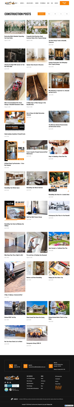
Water (67, 13)
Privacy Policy (57, 383)
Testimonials (43, 3)
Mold (55, 13)
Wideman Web (49, 404)
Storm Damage (29, 386)
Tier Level (44, 404)
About (42, 378)
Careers (36, 3)
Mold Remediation (30, 383)
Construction (41, 13)
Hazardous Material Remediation (33, 388)
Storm (49, 13)
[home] (10, 3)
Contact (56, 3)
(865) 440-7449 (64, 3)
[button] (16, 3)
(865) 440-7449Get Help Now (58, 387)
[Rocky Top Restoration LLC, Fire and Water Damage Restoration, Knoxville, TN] (11, 385)
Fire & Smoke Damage (31, 378)
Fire (61, 13)
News (48, 3)
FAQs (52, 3)
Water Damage (29, 381)
